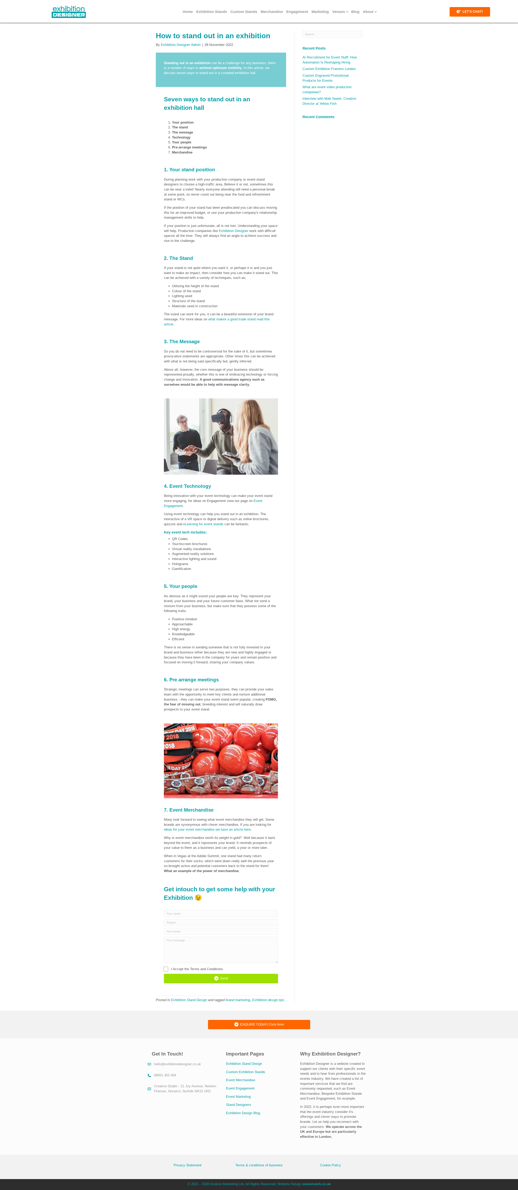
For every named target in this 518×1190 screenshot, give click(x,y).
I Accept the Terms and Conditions (197, 969)
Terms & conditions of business (259, 1165)
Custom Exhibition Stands (245, 1072)
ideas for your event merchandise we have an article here (207, 829)
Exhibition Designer (233, 231)
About (368, 12)
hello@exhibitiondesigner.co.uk (177, 1064)
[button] (347, 11)
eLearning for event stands (203, 524)
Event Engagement (240, 1088)
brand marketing (238, 1000)
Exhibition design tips (268, 1000)
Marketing (320, 12)
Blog (355, 12)
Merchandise (272, 12)
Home (188, 12)
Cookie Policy (330, 1165)
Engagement (297, 12)
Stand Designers (238, 1105)
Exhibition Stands (211, 12)
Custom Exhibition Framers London (329, 69)
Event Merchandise (240, 1080)
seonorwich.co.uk (316, 1184)
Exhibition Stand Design (189, 1000)
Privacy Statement (188, 1165)
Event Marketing (238, 1097)
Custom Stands (243, 12)
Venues (338, 12)
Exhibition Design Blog (243, 1113)
